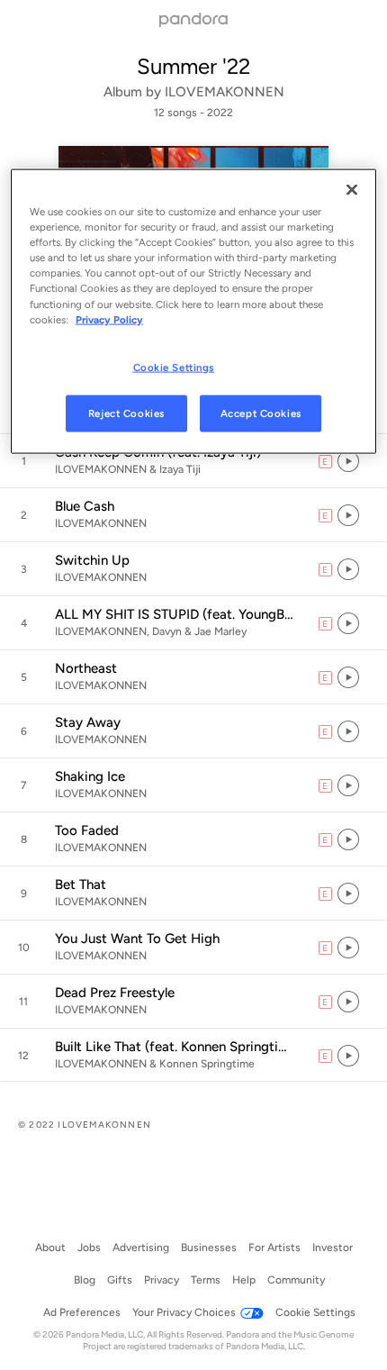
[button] (193, 461)
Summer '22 (193, 66)
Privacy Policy (109, 319)
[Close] (352, 190)
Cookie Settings (174, 366)
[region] (194, 311)
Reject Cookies (126, 412)
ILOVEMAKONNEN (224, 92)
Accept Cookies (261, 412)
